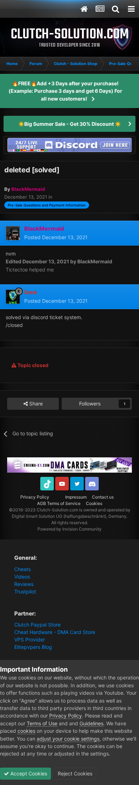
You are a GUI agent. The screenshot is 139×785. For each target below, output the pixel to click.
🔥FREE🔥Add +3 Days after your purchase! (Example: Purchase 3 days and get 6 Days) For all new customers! (65, 91)
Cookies (94, 503)
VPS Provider (29, 639)
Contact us (103, 497)
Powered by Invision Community (69, 529)
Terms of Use (42, 723)
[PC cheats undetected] (69, 144)
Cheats (22, 569)
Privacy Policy (34, 497)
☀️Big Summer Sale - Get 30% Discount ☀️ (69, 124)
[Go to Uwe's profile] (13, 297)
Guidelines (91, 723)
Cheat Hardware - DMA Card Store (54, 632)
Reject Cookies (74, 773)
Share (35, 403)
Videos (22, 577)
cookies (26, 731)
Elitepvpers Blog (33, 647)
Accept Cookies (28, 773)
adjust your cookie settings (68, 739)
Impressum (76, 497)
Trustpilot (25, 591)
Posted (56, 237)
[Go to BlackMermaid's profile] (13, 233)
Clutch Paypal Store (37, 625)
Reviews (24, 584)
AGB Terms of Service (59, 503)
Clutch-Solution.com (57, 509)
